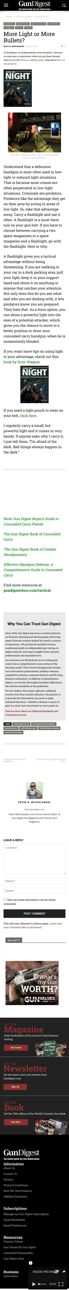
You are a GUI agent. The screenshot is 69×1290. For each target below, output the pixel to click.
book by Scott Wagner (22, 362)
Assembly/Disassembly (18, 1253)
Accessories (42, 16)
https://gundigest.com (34, 809)
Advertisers (11, 1276)
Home (9, 16)
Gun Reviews (53, 24)
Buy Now (15, 1122)
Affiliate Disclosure (15, 1196)
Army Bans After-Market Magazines (14, 760)
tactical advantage (13, 732)
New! (8, 519)
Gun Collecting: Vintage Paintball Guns (50, 760)
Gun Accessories (38, 24)
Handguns (9, 27)
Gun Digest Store (14, 1258)
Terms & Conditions (16, 1185)
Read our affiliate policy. (33, 60)
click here (28, 415)
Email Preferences (15, 1225)
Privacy (8, 1179)
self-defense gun (28, 728)
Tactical (28, 27)
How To (19, 27)
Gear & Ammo (24, 16)
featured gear (11, 728)
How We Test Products (18, 1191)
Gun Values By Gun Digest (20, 1247)
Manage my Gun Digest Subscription (26, 1214)
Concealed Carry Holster (44, 723)
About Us (9, 1168)
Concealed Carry (21, 723)
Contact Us (10, 1174)
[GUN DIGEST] (34, 5)
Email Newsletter (14, 1220)
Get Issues (15, 1047)
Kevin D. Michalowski (14, 46)
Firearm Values (13, 1241)
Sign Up (15, 1087)
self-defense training (49, 728)
